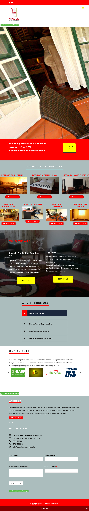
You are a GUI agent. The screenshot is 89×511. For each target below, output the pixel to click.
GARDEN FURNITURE (56, 205)
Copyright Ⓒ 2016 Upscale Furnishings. (44, 504)
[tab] (45, 313)
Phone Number (50, 467)
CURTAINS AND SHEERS (80, 205)
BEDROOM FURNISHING (44, 175)
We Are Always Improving (41, 338)
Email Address (50, 455)
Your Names (14, 455)
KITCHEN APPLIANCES (8, 205)
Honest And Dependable (40, 324)
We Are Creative (36, 313)
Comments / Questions (18, 467)
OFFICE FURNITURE (32, 204)
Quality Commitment (39, 331)
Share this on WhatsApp (11, 25)
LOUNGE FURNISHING (12, 175)
